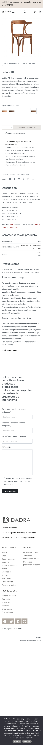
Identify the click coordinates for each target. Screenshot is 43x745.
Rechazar (26, 741)
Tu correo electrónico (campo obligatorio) (13, 424)
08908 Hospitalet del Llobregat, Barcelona (19, 533)
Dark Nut (28, 246)
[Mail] (28, 179)
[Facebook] (5, 621)
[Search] (25, 11)
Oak (39, 248)
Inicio (4, 63)
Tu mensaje (6, 447)
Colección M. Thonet (14, 175)
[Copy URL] (33, 179)
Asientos (31, 63)
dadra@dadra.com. (10, 350)
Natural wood (25, 175)
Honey (34, 246)
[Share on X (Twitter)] (10, 179)
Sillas (4, 66)
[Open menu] (13, 12)
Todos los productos (17, 63)
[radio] (5, 111)
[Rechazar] (40, 730)
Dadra (39, 253)
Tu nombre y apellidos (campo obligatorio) (14, 410)
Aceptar (17, 741)
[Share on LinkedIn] (19, 179)
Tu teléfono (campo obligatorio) (14, 436)
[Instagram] (24, 621)
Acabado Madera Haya (10, 106)
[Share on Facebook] (14, 179)
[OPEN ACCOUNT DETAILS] (40, 11)
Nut (36, 248)
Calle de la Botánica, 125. (11, 528)
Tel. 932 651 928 (8, 537)
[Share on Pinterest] (23, 179)
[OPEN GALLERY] (21, 37)
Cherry (22, 246)
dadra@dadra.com (27, 537)
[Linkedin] (18, 621)
